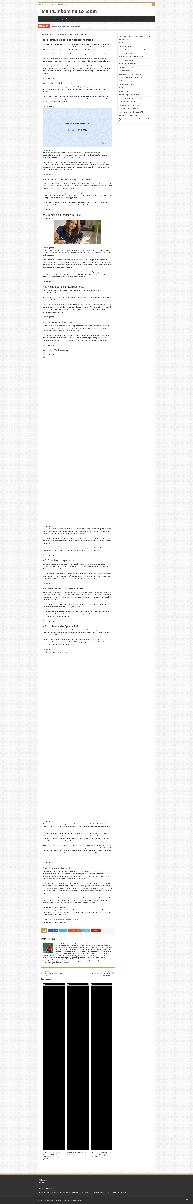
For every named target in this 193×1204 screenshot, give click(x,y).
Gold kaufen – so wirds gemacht (129, 115)
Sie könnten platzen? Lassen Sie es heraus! (99, 973)
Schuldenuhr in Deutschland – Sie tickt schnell (133, 50)
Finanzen (61, 4)
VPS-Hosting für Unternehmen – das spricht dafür (134, 36)
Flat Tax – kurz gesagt (126, 81)
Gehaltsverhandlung (68, 326)
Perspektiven (70, 19)
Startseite (42, 18)
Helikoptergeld (123, 91)
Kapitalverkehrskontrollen (127, 84)
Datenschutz (43, 1182)
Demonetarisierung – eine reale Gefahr (131, 112)
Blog (67, 4)
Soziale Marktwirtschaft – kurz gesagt (131, 98)
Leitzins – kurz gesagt (125, 53)
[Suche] (153, 4)
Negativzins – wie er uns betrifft (129, 108)
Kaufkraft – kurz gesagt (126, 67)
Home (41, 4)
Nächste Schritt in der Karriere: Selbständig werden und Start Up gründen (51, 1156)
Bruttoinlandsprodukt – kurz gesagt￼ (131, 77)
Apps (63, 264)
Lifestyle (47, 4)
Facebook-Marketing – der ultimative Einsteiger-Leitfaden (101, 1155)
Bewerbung (67, 198)
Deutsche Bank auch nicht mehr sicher (131, 57)
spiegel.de (61, 919)
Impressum (43, 1181)
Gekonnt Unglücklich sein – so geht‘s (55, 973)
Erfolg (54, 4)
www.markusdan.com (62, 963)
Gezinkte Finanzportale (58, 26)
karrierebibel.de (52, 919)
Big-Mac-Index (123, 88)
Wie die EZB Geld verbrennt (127, 64)
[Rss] (152, 1200)
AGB (40, 1179)
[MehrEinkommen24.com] (68, 11)
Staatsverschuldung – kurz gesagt (129, 105)
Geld (47, 19)
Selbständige (72, 54)
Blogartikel (50, 34)
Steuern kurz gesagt (125, 70)
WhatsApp (96, 592)
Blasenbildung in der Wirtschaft (129, 95)
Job (54, 19)
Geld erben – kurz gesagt (127, 101)
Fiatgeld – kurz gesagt (126, 60)
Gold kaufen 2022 (124, 39)
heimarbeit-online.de (71, 919)
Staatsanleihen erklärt (125, 46)
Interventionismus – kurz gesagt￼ (130, 74)
